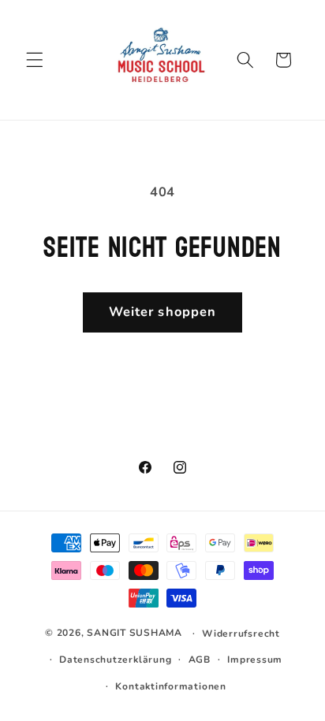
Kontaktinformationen (170, 686)
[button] (35, 60)
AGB (200, 659)
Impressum (254, 659)
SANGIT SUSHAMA (134, 632)
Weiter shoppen (162, 312)
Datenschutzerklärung (115, 659)
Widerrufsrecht (241, 633)
